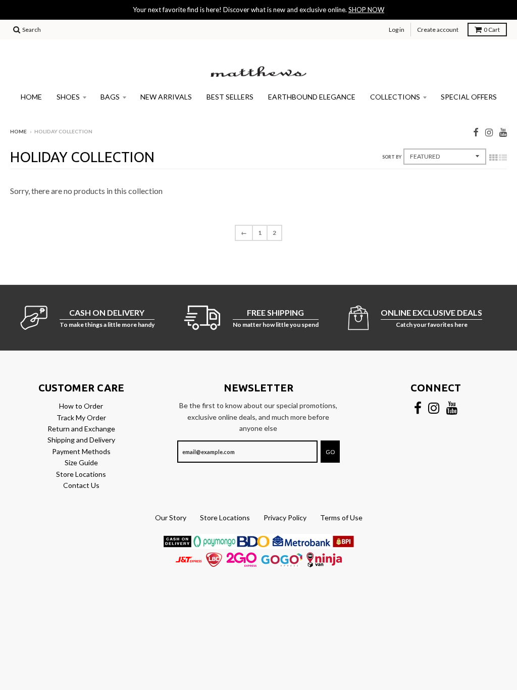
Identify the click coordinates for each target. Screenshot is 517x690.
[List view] (503, 157)
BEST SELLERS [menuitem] (229, 96)
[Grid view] (493, 157)
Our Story (170, 517)
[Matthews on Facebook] (476, 132)
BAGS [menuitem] (110, 96)
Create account (437, 29)
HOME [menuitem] (31, 96)
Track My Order (81, 417)
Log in (396, 29)
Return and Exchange (81, 428)
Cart (492, 29)
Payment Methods (81, 451)
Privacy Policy (285, 517)
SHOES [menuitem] (68, 96)
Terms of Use (341, 517)
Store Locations (81, 474)
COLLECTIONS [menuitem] (395, 96)
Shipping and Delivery (81, 439)
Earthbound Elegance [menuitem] (311, 96)
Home (18, 131)
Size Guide (81, 462)
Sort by (391, 157)
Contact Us (81, 485)
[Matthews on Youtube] (503, 132)
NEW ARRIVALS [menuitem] (166, 96)
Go (330, 452)
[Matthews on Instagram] (489, 132)
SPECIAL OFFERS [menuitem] (469, 96)
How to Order (81, 406)
